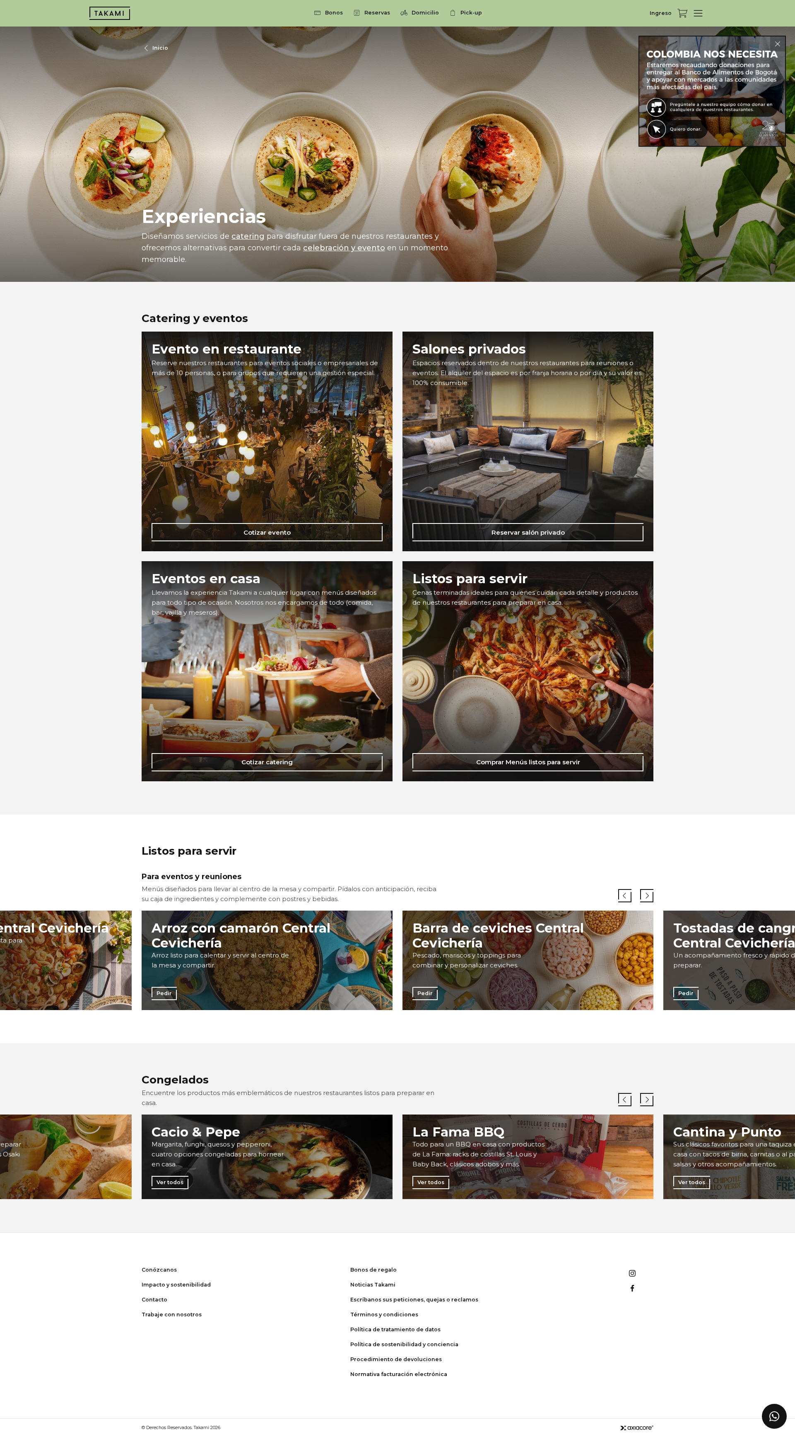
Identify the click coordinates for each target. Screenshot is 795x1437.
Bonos (334, 13)
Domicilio (425, 13)
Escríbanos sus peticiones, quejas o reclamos (414, 1299)
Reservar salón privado (528, 532)
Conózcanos (159, 1270)
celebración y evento (344, 247)
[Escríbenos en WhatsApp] (774, 1416)
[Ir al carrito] (682, 13)
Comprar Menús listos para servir (528, 762)
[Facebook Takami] (632, 1288)
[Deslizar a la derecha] (646, 895)
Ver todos (170, 1182)
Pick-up (471, 13)
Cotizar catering (267, 762)
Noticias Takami (372, 1285)
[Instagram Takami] (632, 1273)
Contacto (154, 1299)
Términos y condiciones (384, 1314)
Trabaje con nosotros (172, 1314)
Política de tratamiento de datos (395, 1329)
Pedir (164, 993)
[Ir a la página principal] (109, 13)
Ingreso (661, 13)
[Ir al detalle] (712, 91)
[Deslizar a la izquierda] (624, 895)
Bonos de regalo (373, 1270)
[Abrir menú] (698, 13)
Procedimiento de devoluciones (396, 1359)
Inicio (160, 48)
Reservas (377, 13)
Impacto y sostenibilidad (176, 1285)
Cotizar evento (267, 532)
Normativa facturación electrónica (398, 1374)
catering (248, 236)
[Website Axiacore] (636, 1427)
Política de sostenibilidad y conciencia (404, 1344)
